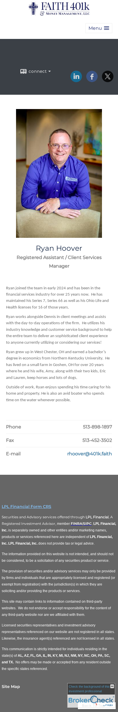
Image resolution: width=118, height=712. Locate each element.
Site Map (11, 686)
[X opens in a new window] (107, 80)
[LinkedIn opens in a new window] (76, 80)
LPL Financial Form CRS (26, 506)
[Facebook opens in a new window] (92, 80)
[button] (98, 28)
